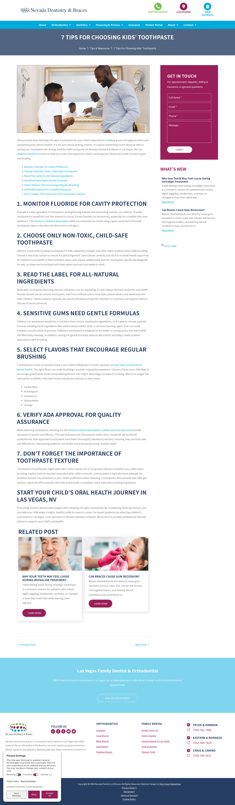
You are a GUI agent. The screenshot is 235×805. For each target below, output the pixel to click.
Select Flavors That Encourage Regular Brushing (51, 185)
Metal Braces (102, 741)
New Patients (208, 13)
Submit (179, 149)
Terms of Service (129, 795)
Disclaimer (128, 791)
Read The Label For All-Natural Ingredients (48, 176)
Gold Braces (102, 747)
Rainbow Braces (104, 752)
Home (42, 25)
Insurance (134, 25)
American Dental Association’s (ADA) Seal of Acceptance (99, 430)
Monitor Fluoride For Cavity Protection (46, 166)
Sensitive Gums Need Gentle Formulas (45, 180)
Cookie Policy (129, 799)
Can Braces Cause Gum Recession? (114, 576)
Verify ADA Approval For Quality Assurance (47, 189)
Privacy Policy (128, 787)
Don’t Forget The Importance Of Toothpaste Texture (54, 194)
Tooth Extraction (149, 747)
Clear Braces (102, 736)
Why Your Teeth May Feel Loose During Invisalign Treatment (45, 578)
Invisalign (100, 730)
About (171, 25)
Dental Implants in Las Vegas (156, 741)
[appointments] (158, 6)
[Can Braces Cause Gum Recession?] (116, 553)
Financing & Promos (108, 25)
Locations (184, 12)
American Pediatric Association (51, 221)
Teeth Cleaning (149, 736)
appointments (158, 12)
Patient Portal (153, 25)
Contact (189, 25)
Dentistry (82, 25)
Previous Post (26, 644)
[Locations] (183, 6)
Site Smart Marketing (170, 783)
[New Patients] (207, 6)
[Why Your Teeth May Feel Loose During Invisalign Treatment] (50, 553)
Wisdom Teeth (148, 752)
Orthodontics (59, 25)
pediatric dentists (27, 153)
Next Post (142, 644)
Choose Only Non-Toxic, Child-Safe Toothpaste (50, 171)
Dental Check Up (150, 730)
